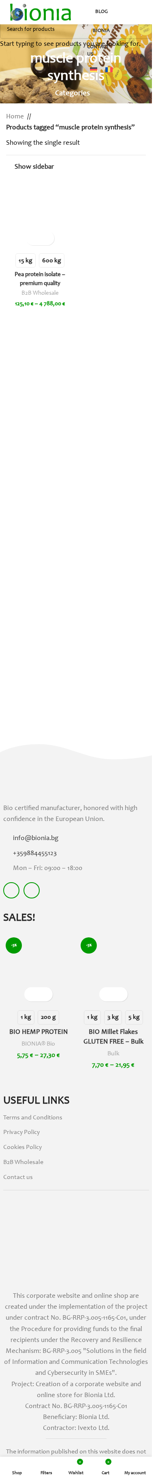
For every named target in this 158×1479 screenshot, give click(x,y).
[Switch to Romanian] (109, 70)
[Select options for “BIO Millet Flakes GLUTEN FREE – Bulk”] (106, 994)
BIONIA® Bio (38, 1044)
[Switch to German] (93, 70)
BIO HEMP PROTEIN (38, 1032)
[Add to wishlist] (45, 994)
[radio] (25, 1017)
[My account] (137, 12)
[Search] (122, 12)
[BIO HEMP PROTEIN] (38, 970)
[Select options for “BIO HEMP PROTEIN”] (31, 994)
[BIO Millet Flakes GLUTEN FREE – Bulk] (113, 970)
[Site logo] (40, 12)
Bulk (113, 1053)
